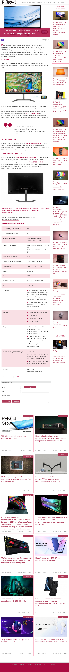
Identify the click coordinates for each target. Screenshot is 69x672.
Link (37, 391)
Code (35, 391)
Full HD (17, 377)
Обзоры (39, 2)
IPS (22, 377)
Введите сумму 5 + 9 (8, 395)
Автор (3, 387)
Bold (22, 391)
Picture (39, 391)
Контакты (61, 2)
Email (3, 391)
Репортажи (47, 2)
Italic (24, 391)
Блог (54, 2)
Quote (33, 391)
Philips (4, 377)
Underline (27, 391)
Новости (32, 2)
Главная (25, 2)
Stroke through (29, 391)
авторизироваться (30, 387)
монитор (10, 377)
